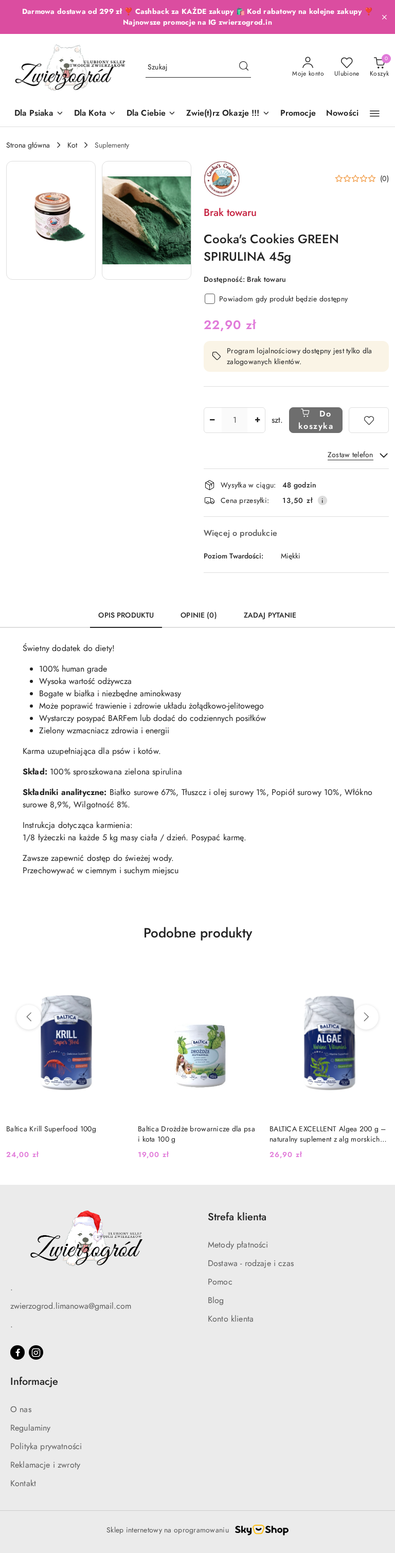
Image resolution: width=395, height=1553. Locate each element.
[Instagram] (36, 1352)
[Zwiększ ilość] (257, 420)
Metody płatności (238, 1245)
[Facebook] (17, 1352)
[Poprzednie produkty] (29, 1017)
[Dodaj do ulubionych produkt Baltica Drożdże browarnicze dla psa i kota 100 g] (113, 968)
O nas (20, 1409)
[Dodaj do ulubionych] (369, 420)
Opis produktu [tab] (126, 615)
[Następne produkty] (366, 1017)
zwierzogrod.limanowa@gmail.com (70, 1306)
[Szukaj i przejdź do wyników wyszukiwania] (244, 67)
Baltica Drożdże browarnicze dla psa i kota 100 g (64, 1134)
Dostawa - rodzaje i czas (251, 1263)
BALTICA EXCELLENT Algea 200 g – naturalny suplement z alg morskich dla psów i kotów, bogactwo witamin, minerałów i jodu (197, 1134)
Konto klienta (231, 1319)
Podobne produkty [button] (197, 933)
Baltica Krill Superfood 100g (315, 1129)
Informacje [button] (34, 1381)
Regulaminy (30, 1428)
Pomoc (220, 1282)
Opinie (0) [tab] (199, 615)
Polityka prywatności (46, 1446)
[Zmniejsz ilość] (212, 420)
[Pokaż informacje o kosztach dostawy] (322, 500)
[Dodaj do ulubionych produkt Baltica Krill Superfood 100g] (377, 968)
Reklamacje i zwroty (45, 1465)
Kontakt (23, 1483)
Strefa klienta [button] (237, 1216)
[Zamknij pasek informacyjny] (384, 17)
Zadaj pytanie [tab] (270, 615)
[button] (375, 113)
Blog (216, 1300)
